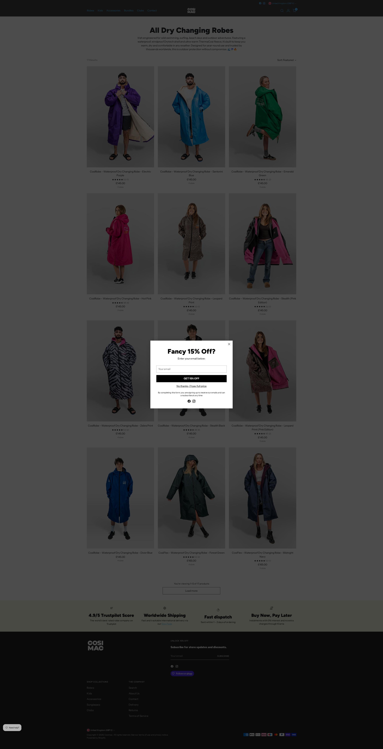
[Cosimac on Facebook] (189, 401)
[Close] (229, 344)
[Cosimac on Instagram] (194, 401)
